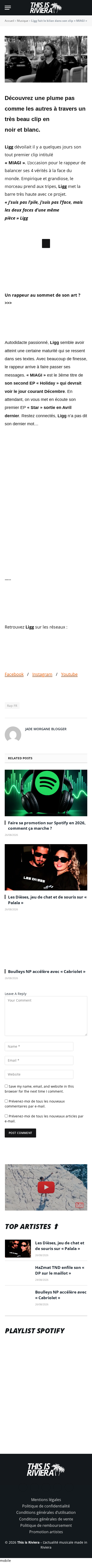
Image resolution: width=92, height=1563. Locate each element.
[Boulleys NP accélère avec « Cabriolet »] (46, 977)
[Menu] (8, 7)
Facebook (14, 709)
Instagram (42, 709)
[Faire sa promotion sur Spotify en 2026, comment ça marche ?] (46, 828)
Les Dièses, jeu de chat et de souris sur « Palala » (59, 1280)
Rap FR (12, 741)
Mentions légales (46, 1534)
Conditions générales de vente (46, 1554)
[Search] (85, 7)
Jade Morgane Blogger (46, 764)
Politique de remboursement (46, 1560)
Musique (22, 21)
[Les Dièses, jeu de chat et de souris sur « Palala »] (46, 902)
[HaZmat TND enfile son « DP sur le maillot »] (18, 1308)
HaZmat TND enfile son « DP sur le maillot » (59, 1305)
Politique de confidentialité (46, 1541)
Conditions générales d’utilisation (46, 1547)
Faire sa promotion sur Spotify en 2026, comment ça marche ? (47, 860)
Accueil (9, 21)
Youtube (69, 709)
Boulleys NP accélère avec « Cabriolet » (46, 1006)
